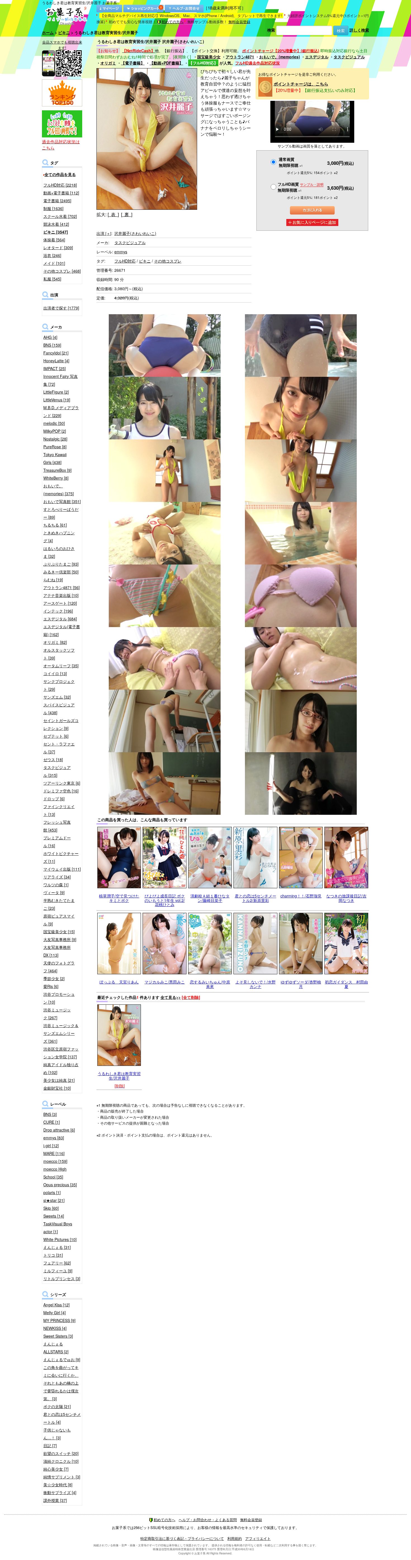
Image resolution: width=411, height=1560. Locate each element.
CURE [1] (51, 1122)
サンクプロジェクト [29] (59, 685)
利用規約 (234, 1538)
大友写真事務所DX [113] (57, 951)
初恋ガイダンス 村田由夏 (346, 984)
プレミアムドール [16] (57, 841)
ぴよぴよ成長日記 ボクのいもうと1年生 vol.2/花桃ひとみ (165, 900)
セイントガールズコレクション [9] (61, 724)
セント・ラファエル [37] (59, 747)
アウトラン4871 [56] (61, 587)
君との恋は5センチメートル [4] (62, 1418)
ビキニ (64, 32)
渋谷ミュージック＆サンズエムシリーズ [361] (61, 1033)
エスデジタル (317, 56)
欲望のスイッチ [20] (61, 1453)
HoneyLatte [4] (56, 360)
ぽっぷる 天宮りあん (119, 982)
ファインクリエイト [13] (59, 810)
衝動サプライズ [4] (59, 1492)
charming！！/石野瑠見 (301, 896)
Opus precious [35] (60, 1184)
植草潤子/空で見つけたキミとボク (119, 898)
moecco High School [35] (55, 1173)
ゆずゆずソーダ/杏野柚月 (301, 984)
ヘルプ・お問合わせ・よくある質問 (208, 1519)
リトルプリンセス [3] (61, 1278)
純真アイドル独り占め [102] (61, 1068)
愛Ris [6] (50, 986)
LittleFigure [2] (56, 392)
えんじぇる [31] (57, 1247)
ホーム (48, 32)
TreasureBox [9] (57, 470)
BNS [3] (50, 1114)
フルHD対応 (125, 261)
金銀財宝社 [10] (57, 1088)
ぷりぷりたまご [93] (61, 564)
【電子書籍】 (133, 63)
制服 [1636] (53, 208)
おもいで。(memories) (279, 56)
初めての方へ (172, 21)
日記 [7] (50, 1445)
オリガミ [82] (55, 642)
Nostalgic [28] (55, 439)
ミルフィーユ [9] (57, 1270)
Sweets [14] (53, 1216)
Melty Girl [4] (54, 1312)
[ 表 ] (113, 214)
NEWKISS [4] (55, 1328)
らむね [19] (53, 579)
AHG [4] (50, 337)
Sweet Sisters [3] (58, 1336)
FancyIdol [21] (55, 353)
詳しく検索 (359, 30)
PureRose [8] (55, 446)
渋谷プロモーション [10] (59, 998)
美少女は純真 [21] (59, 1080)
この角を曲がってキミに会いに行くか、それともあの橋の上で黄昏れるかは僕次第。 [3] (61, 1382)
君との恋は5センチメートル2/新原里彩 (255, 898)
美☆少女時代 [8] (57, 1484)
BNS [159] (52, 345)
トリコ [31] (53, 1255)
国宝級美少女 (209, 56)
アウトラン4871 (240, 56)
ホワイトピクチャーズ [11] (61, 857)
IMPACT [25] (54, 368)
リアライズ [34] (57, 877)
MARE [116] (54, 1153)
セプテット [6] (55, 736)
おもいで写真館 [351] (62, 501)
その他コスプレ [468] (62, 271)
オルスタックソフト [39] (59, 654)
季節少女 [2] (54, 978)
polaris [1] (52, 1192)
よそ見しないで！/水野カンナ (255, 984)
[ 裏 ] (126, 214)
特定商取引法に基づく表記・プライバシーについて (182, 1538)
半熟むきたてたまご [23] (59, 904)
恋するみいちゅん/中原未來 (210, 984)
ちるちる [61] (55, 525)
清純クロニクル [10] (61, 1461)
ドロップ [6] (54, 798)
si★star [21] (54, 1200)
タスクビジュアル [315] (57, 771)
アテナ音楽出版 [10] (61, 595)
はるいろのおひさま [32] (59, 552)
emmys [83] (53, 1137)
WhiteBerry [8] (55, 478)
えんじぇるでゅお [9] (61, 1359)
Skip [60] (51, 1208)
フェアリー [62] (57, 1263)
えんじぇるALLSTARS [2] (55, 1347)
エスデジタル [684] (60, 618)
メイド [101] (54, 263)
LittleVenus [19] (56, 399)
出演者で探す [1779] (61, 308)
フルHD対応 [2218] (60, 185)
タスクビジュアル (349, 56)
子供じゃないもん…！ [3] (57, 1433)
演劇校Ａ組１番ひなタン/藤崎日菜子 (210, 898)
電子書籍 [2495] (57, 200)
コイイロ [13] (55, 673)
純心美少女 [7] (55, 1469)
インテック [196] (58, 611)
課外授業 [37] (55, 1500)
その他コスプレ (167, 261)
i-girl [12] (51, 1145)
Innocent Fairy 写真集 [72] (60, 380)
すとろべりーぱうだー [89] (61, 513)
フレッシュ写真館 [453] (57, 826)
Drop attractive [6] (59, 1130)
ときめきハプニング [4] (59, 536)
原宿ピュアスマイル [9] (59, 920)
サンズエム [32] (57, 697)
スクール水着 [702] (60, 216)
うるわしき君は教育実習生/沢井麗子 (119, 1075)
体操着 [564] (54, 239)
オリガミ (108, 63)
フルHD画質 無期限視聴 (300, 187)
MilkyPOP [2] (54, 431)
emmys (120, 251)
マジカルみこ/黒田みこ (165, 982)
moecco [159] (55, 1161)
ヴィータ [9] (54, 892)
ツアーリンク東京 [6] (61, 783)
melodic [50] (54, 423)
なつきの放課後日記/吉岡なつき (346, 898)
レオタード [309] (58, 247)
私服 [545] (52, 279)
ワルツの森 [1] (55, 884)
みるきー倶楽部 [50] (61, 572)
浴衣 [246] (52, 255)
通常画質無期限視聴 (291, 162)
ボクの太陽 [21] (57, 1406)
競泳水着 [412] (56, 224)
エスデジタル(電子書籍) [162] (61, 630)
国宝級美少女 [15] (59, 931)
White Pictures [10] (60, 1239)
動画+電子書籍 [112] (61, 193)
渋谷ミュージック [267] (57, 1013)
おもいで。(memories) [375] (58, 489)
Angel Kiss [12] (56, 1304)
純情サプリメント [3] (61, 1477)
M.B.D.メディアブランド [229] (61, 411)
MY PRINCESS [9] (59, 1320)
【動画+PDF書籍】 (166, 63)
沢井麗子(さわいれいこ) (135, 233)
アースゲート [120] (60, 603)
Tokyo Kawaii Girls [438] (55, 458)
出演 (103, 233)
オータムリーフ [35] (61, 665)
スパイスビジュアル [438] (59, 708)
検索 (271, 30)
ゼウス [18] (53, 759)
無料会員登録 (239, 21)
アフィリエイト (258, 1538)
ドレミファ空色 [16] (61, 791)
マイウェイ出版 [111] (62, 869)
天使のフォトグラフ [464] (59, 966)
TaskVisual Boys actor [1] (57, 1227)
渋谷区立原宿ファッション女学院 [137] (61, 1052)
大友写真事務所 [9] (59, 939)
